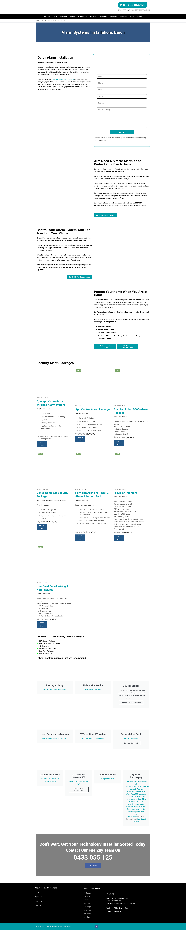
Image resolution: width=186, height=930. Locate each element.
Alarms (86, 900)
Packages (87, 893)
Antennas (87, 903)
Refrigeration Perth (107, 779)
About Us (38, 897)
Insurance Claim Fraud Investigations (54, 738)
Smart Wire (88, 910)
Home (38, 20)
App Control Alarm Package (92, 409)
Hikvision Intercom (125, 492)
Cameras (87, 896)
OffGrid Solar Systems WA (78, 789)
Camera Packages (81, 489)
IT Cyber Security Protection (131, 703)
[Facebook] (96, 926)
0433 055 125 (116, 901)
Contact (38, 906)
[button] (80, 439)
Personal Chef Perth (131, 738)
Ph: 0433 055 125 (133, 5)
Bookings (38, 901)
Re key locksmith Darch (93, 689)
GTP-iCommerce (66, 926)
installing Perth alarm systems (63, 79)
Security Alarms (42, 398)
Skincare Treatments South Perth (54, 689)
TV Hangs (87, 907)
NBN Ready (88, 914)
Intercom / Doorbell (120, 489)
